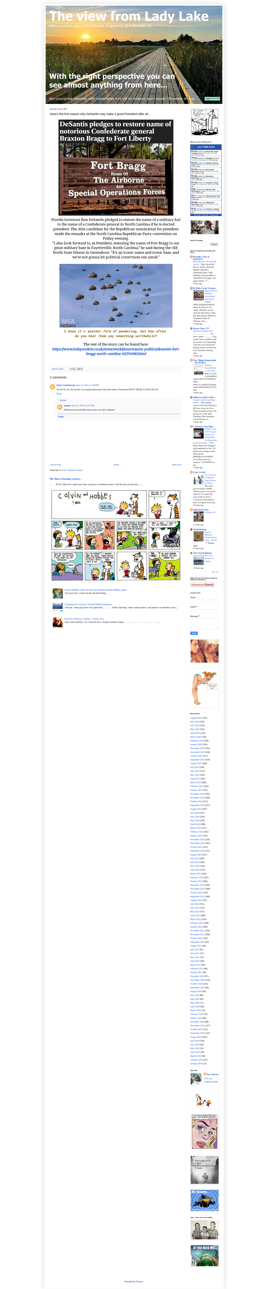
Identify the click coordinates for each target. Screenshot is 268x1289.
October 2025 (196, 756)
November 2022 (197, 889)
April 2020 (195, 1006)
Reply (59, 393)
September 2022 (197, 896)
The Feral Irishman (202, 553)
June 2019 (194, 1044)
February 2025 (196, 786)
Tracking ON (214, 215)
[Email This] (71, 368)
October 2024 (196, 801)
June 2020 (194, 999)
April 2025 (195, 778)
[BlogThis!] (73, 368)
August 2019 (196, 1037)
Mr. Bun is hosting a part (200, 160)
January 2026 (196, 744)
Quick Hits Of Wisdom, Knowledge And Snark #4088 (211, 296)
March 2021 (195, 965)
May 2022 (194, 911)
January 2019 (196, 1063)
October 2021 (196, 938)
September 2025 (197, 759)
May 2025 (194, 775)
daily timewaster (201, 509)
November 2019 (197, 1025)
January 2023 (196, 881)
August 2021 (196, 946)
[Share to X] (76, 368)
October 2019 (196, 1029)
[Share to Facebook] (79, 368)
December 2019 (197, 1022)
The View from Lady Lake (210, 165)
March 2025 (195, 782)
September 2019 (197, 1033)
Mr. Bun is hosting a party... (66, 478)
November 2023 (197, 843)
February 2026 (196, 740)
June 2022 (194, 908)
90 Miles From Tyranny (204, 288)
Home (116, 464)
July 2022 (194, 904)
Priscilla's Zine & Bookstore (201, 258)
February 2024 (196, 832)
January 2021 (196, 972)
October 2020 (196, 984)
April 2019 (195, 1052)
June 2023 (194, 862)
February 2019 (196, 1060)
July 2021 (194, 949)
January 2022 (196, 927)
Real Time (205, 215)
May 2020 (194, 1003)
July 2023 (194, 858)
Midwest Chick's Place (204, 397)
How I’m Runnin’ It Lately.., (209, 558)
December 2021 (197, 930)
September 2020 (197, 987)
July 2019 (194, 1041)
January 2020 (196, 1018)
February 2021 (196, 968)
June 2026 (194, 725)
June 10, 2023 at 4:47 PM (82, 405)
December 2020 (197, 976)
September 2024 (197, 805)
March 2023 (195, 873)
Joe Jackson (212, 1074)
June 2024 (194, 816)
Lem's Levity (199, 472)
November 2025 (197, 752)
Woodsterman (199, 529)
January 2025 (196, 790)
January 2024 (196, 835)
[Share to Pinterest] (81, 368)
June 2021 (194, 953)
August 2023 (196, 854)
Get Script (197, 215)
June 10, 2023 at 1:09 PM (87, 385)
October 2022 (196, 892)
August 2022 (196, 900)
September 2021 (197, 942)
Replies (63, 400)
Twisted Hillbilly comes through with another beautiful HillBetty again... (96, 590)
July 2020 (194, 995)
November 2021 (197, 934)
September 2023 (197, 851)
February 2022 (196, 923)
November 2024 (197, 797)
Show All (215, 572)
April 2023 (195, 870)
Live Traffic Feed (206, 147)
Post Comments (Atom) (72, 470)
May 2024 (194, 820)
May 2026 (194, 729)
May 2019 (194, 1048)
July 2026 (194, 721)
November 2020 (197, 980)
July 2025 (194, 767)
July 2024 (194, 813)
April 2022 (195, 915)
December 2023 (197, 839)
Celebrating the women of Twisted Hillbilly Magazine (88, 604)
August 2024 (196, 809)
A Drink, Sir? (210, 512)
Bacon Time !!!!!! (201, 328)
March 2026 (195, 737)
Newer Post (56, 464)
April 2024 (195, 824)
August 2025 (196, 763)
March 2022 (195, 919)
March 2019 (195, 1056)
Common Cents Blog (203, 426)
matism (67, 405)
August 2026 (196, 718)
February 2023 (196, 877)
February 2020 (196, 1014)
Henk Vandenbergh (66, 385)
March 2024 (195, 828)
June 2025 (194, 771)
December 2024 (197, 794)
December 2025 (197, 748)
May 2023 (194, 866)
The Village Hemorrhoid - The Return (204, 361)
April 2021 (195, 961)
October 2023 (196, 847)
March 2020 (195, 1010)
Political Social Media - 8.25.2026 (210, 368)
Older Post (176, 464)
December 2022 (197, 885)
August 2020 (196, 991)
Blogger (139, 1281)
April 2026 (195, 733)
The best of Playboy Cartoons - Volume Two (84, 619)
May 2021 (194, 957)
